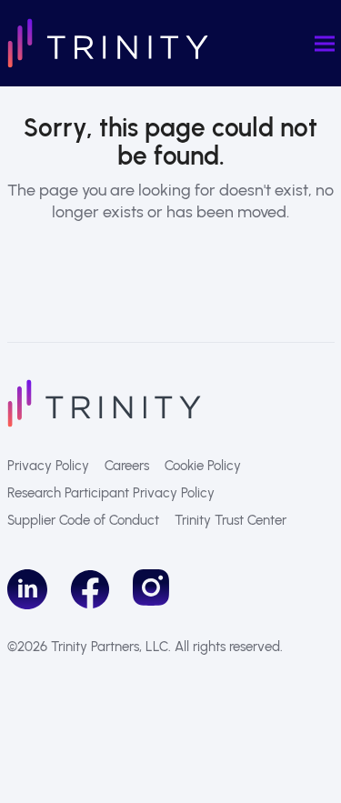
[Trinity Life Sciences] (104, 402)
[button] (325, 43)
